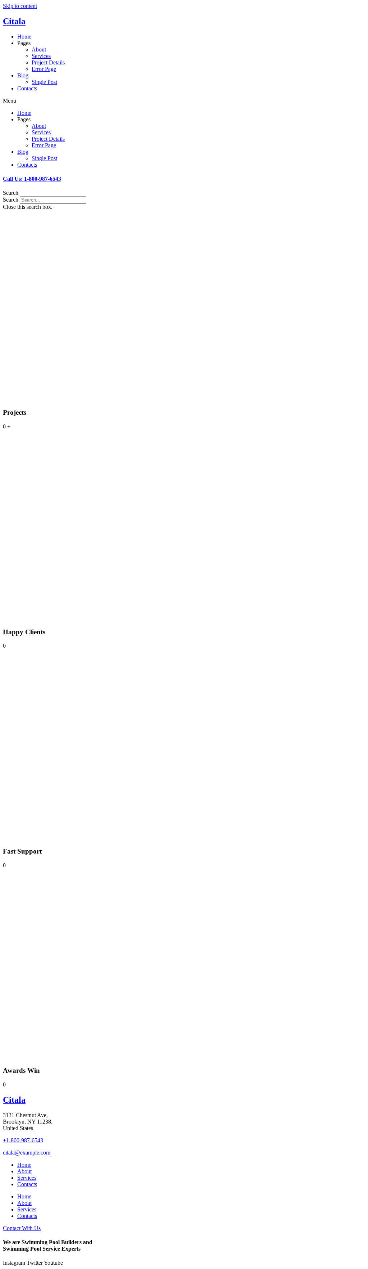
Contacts (27, 88)
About (39, 49)
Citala (14, 21)
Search (10, 200)
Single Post (44, 82)
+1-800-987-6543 (23, 1140)
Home (24, 36)
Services (41, 56)
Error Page (44, 69)
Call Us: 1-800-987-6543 (32, 179)
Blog (22, 75)
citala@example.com (26, 1152)
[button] (184, 101)
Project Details (48, 62)
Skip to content (20, 6)
